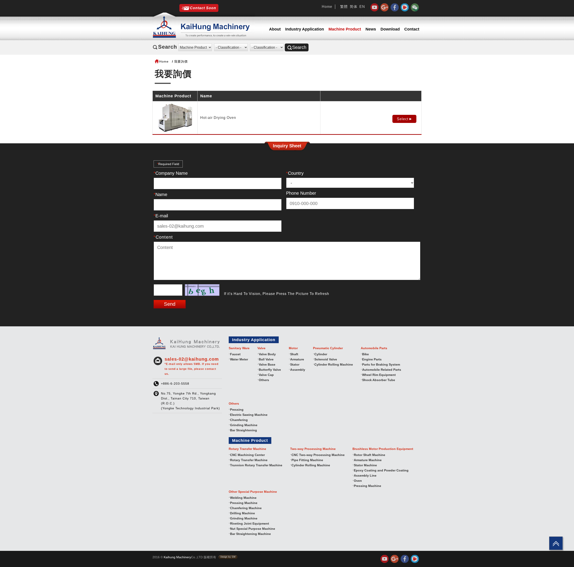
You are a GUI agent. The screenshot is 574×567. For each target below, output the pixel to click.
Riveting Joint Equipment (249, 523)
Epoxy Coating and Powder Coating (381, 470)
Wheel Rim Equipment (379, 375)
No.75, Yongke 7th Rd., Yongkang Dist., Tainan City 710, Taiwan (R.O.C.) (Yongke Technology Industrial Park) (190, 401)
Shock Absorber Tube (378, 380)
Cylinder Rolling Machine (333, 364)
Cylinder (320, 354)
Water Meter (239, 359)
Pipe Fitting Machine (307, 460)
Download (390, 29)
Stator (294, 364)
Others (264, 380)
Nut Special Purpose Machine (252, 528)
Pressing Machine (367, 486)
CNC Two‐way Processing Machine (318, 455)
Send (169, 304)
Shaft (294, 354)
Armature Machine (368, 460)
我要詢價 (181, 61)
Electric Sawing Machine (248, 415)
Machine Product (344, 29)
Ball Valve (266, 359)
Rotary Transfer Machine (248, 460)
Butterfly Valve (270, 369)
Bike (365, 354)
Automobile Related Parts (381, 369)
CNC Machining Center (247, 455)
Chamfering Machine (246, 508)
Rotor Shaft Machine (369, 455)
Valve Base (267, 364)
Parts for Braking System (381, 364)
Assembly (297, 369)
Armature (297, 359)
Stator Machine (365, 465)
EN (362, 7)
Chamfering (239, 420)
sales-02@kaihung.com (192, 366)
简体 (353, 7)
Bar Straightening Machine (250, 534)
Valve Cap (266, 375)
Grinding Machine (243, 425)
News (370, 29)
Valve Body (267, 354)
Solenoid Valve (325, 359)
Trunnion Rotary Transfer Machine (256, 465)
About (275, 29)
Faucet (235, 354)
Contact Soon (203, 8)
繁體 (344, 7)
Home (327, 7)
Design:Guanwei (228, 557)
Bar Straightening (243, 430)
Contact (411, 29)
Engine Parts (372, 359)
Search (299, 47)
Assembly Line (365, 475)
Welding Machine (243, 497)
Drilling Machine (242, 513)
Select (402, 119)
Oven (358, 480)
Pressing (237, 409)
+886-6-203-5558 (175, 383)
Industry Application (304, 29)
